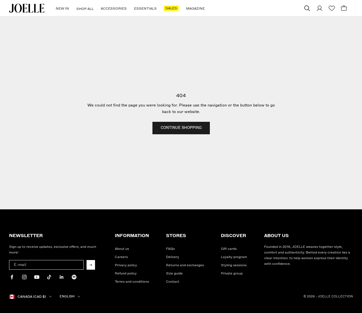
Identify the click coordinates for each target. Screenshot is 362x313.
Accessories (114, 9)
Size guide (174, 273)
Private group (232, 273)
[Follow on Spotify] (74, 277)
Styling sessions (234, 265)
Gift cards (229, 249)
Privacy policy (126, 265)
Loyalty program (234, 257)
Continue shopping (181, 127)
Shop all (85, 9)
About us (122, 249)
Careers (121, 257)
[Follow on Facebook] (12, 277)
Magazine (195, 9)
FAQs (170, 249)
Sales (171, 8)
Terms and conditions (132, 282)
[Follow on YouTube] (37, 277)
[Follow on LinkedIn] (61, 277)
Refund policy (126, 273)
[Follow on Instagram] (24, 277)
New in (62, 9)
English (67, 296)
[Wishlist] (332, 8)
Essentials (145, 9)
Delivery (172, 257)
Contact (172, 282)
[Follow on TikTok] (49, 277)
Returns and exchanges (185, 265)
